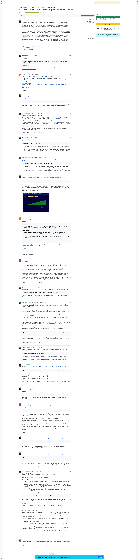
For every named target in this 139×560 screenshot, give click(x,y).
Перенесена (22, 12)
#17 (70, 437)
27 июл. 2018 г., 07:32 (33, 74)
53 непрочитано (89, 31)
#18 (70, 453)
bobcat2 (23, 74)
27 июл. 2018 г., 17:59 (42, 157)
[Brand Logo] (23, 3)
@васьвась (28, 56)
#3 (70, 74)
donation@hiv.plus (108, 29)
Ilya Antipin (24, 113)
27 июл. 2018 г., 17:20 (41, 113)
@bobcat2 (28, 96)
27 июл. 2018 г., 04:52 (33, 55)
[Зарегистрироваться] (138, 3)
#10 (70, 259)
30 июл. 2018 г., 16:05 (36, 287)
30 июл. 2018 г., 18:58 (41, 302)
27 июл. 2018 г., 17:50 (33, 137)
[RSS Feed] (29, 15)
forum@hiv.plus (105, 35)
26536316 (58, 118)
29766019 (62, 126)
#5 (70, 113)
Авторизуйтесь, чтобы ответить (88, 15)
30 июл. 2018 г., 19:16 (38, 388)
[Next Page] (63, 554)
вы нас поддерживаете (105, 2)
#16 (70, 404)
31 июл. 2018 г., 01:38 (36, 453)
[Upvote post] (64, 52)
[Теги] (1, 3)
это (24, 334)
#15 (70, 388)
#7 (70, 157)
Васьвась (24, 55)
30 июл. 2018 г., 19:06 (38, 347)
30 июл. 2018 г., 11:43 (37, 259)
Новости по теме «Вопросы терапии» (32, 12)
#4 (70, 95)
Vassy (23, 259)
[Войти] (138, 1)
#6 (70, 137)
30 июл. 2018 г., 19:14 (42, 364)
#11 (70, 287)
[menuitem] (138, 1)
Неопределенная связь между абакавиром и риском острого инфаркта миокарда (52, 289)
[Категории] (1, 1)
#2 (70, 55)
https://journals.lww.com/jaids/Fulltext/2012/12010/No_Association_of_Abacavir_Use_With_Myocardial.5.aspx (44, 84)
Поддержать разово (108, 24)
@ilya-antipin (29, 139)
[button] (1, 559)
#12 (70, 302)
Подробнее (67, 557)
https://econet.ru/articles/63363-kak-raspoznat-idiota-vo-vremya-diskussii (37, 76)
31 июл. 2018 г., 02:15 (41, 471)
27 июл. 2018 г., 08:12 (37, 95)
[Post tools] (70, 52)
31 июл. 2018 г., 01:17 (36, 404)
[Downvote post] (68, 52)
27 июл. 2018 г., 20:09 (38, 218)
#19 (70, 471)
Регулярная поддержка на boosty (108, 16)
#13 (70, 347)
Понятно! (101, 557)
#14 (70, 364)
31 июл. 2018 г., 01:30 (36, 437)
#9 (70, 218)
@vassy (28, 289)
